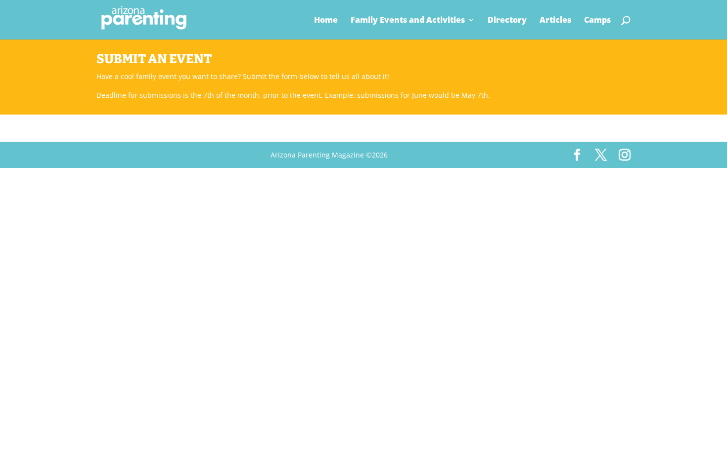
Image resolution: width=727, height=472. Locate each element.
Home (326, 20)
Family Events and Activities (408, 20)
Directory (507, 20)
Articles (555, 20)
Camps (597, 20)
